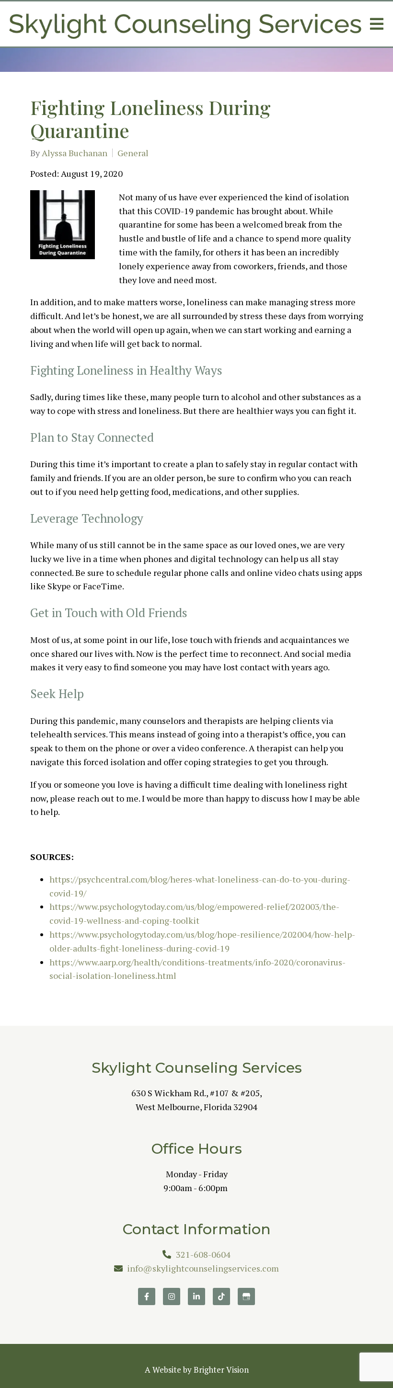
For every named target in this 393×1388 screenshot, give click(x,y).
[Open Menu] (376, 24)
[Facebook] (146, 1296)
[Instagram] (171, 1296)
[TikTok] (221, 1296)
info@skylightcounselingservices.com (203, 1268)
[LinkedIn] (196, 1296)
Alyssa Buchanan (74, 153)
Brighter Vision (221, 1369)
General (133, 153)
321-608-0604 (203, 1254)
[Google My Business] (246, 1296)
